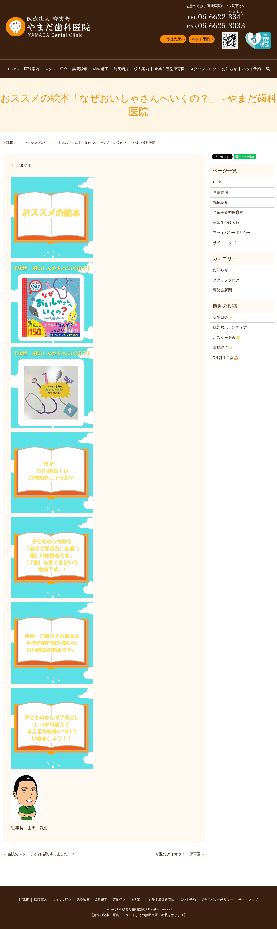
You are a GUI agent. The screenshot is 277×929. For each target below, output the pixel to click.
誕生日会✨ (223, 317)
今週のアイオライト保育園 (178, 854)
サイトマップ (224, 243)
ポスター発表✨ (226, 338)
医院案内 (31, 69)
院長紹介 (121, 69)
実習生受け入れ (226, 223)
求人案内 (141, 69)
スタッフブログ (203, 69)
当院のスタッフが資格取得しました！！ (41, 854)
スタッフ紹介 (56, 69)
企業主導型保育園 (169, 69)
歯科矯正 (100, 69)
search (268, 69)
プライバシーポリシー (232, 233)
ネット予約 (200, 39)
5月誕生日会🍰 (225, 358)
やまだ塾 (174, 39)
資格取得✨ (223, 348)
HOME (13, 69)
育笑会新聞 (222, 290)
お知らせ (229, 69)
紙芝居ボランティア (230, 327)
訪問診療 (80, 69)
